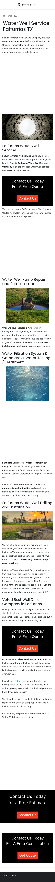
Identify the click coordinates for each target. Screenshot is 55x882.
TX (15, 15)
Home (8, 15)
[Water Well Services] (27, 4)
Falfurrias (19, 681)
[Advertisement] (27, 85)
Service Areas (9, 875)
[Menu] (3, 6)
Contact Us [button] (27, 198)
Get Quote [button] (27, 855)
